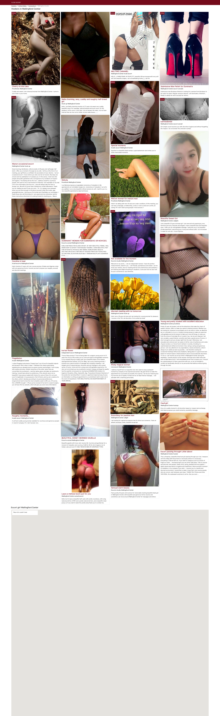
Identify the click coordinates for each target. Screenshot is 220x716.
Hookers (13, 6)
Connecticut (32, 6)
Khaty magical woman (120, 365)
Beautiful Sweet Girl (169, 218)
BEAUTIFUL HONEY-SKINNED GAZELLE (79, 438)
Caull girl (164, 403)
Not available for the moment (123, 259)
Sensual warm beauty (120, 488)
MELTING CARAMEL (119, 71)
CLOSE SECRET (16, 2)
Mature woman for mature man (124, 198)
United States (22, 6)
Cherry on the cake (20, 86)
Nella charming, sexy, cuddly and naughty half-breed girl (84, 100)
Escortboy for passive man (122, 415)
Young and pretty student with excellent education (182, 321)
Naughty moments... (20, 416)
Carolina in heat (19, 261)
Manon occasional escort (23, 164)
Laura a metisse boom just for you (76, 494)
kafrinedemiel (166, 122)
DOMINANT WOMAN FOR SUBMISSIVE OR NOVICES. (84, 241)
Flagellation (17, 358)
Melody (65, 180)
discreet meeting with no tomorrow (126, 311)
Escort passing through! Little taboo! (176, 451)
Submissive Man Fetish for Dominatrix (177, 86)
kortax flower (67, 350)
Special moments (118, 145)
